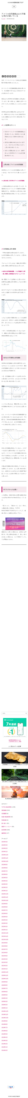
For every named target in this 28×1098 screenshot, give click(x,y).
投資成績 (4, 820)
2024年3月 (5, 845)
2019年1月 (5, 1047)
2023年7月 (5, 871)
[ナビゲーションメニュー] (14, 6)
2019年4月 (5, 1037)
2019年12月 (5, 1011)
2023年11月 (5, 858)
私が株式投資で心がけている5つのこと (14, 798)
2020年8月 (5, 985)
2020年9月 (5, 982)
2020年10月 (5, 978)
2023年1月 (5, 890)
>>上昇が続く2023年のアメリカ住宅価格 (13, 180)
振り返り (4, 823)
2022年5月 (5, 916)
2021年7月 (5, 949)
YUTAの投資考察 (6, 807)
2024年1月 (5, 851)
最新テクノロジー (7, 826)
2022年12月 (5, 894)
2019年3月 (5, 1040)
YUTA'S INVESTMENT (14, 1096)
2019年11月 (5, 1014)
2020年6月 (5, 991)
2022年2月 (5, 926)
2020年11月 (5, 975)
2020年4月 (5, 998)
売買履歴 (4, 813)
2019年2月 (5, 1043)
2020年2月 (5, 1004)
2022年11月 (5, 897)
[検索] (26, 713)
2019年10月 (5, 1017)
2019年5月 (5, 1034)
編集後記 (4, 833)
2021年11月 (5, 936)
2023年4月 (5, 881)
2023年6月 (5, 874)
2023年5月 (5, 877)
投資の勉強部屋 (6, 816)
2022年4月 (5, 920)
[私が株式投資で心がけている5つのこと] (15, 792)
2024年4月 (5, 841)
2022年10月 (5, 900)
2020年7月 (5, 988)
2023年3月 (5, 884)
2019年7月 (5, 1027)
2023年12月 (5, 854)
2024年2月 (5, 848)
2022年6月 (5, 913)
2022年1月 (5, 929)
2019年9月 (5, 1021)
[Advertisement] (14, 60)
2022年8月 (5, 907)
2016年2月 (5, 1050)
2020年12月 (5, 972)
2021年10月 (5, 939)
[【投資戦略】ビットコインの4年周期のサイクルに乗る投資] (15, 758)
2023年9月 (5, 864)
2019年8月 (5, 1024)
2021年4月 (5, 959)
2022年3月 (5, 923)
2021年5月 (5, 955)
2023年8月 (5, 868)
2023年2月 (5, 887)
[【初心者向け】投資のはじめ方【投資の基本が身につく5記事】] (15, 775)
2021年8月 (5, 946)
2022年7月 (5, 910)
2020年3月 (5, 1001)
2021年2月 (5, 965)
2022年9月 (5, 903)
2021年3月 (5, 962)
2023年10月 (5, 861)
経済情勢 (4, 830)
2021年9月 (5, 942)
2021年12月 (5, 933)
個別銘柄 (4, 810)
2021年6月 (5, 952)
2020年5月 (5, 995)
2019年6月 (5, 1030)
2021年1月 (5, 969)
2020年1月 (5, 1008)
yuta (4, 18)
